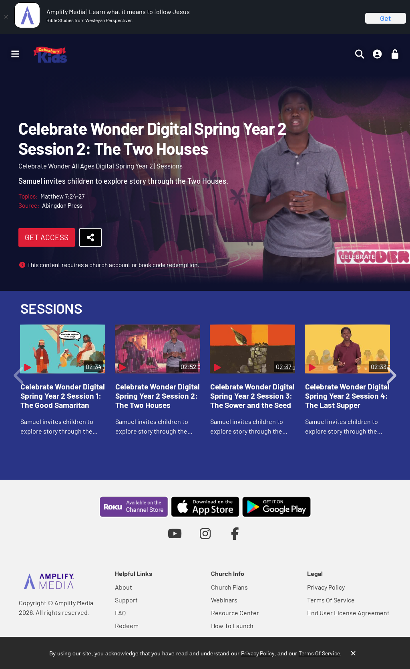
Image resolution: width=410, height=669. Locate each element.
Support (126, 600)
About (123, 587)
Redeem (127, 625)
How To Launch (232, 625)
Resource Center (235, 612)
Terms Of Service (331, 600)
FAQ (120, 612)
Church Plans (229, 587)
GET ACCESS (46, 237)
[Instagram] (205, 533)
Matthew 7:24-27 (62, 196)
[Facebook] (235, 533)
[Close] (6, 16)
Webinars (224, 600)
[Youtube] (175, 533)
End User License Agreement (348, 612)
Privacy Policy (326, 587)
